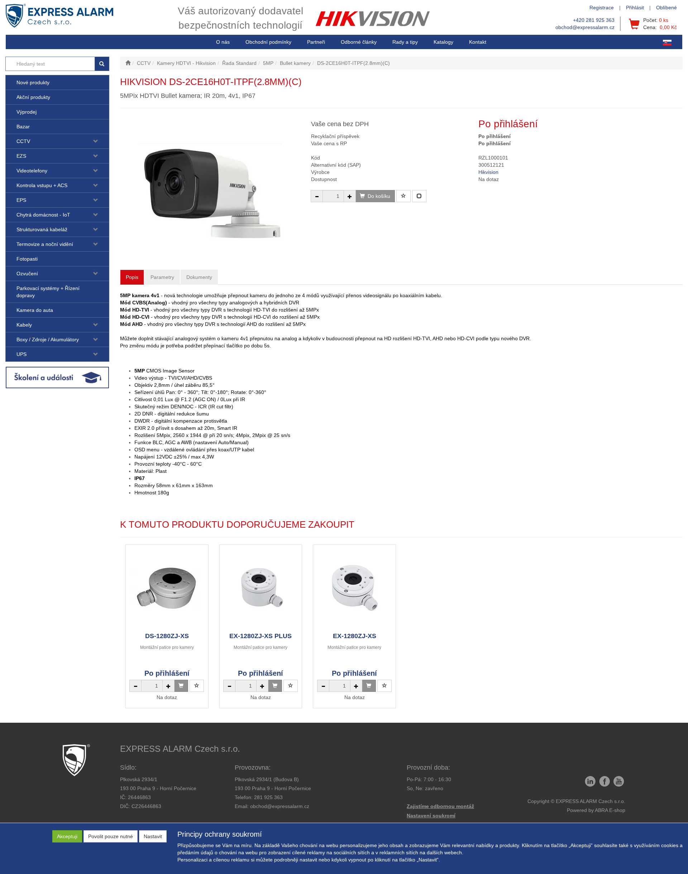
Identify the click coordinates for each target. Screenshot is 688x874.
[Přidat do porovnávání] (419, 196)
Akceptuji (67, 836)
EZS (21, 156)
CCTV (23, 141)
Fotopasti (27, 259)
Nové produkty (32, 82)
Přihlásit (635, 7)
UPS (21, 354)
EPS (21, 200)
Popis (132, 277)
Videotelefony (31, 171)
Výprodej (26, 112)
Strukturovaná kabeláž (41, 229)
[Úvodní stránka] (127, 63)
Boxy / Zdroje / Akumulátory (47, 339)
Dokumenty (199, 277)
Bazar (23, 126)
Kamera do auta (34, 310)
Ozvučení (27, 273)
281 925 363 (268, 797)
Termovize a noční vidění (44, 244)
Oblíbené (666, 7)
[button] (405, 42)
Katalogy (443, 42)
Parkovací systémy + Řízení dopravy (48, 291)
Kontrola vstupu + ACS (41, 185)
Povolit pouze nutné (110, 836)
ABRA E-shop (610, 810)
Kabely (24, 325)
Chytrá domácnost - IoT (43, 215)
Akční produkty (33, 97)
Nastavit (153, 836)
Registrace (601, 7)
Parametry (162, 277)
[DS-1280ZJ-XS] (167, 588)
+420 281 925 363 (594, 20)
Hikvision (488, 172)
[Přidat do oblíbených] (403, 196)
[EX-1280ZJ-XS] (354, 588)
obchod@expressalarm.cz (585, 27)
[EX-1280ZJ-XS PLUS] (260, 588)
